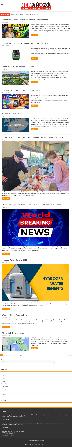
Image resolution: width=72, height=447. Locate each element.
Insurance (5, 386)
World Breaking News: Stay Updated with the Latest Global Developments (32, 205)
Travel (4, 400)
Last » (21, 355)
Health (4, 384)
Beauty (4, 375)
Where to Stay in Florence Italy (14, 315)
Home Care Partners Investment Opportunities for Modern (26, 20)
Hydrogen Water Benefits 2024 (14, 260)
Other (4, 394)
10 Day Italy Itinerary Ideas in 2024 (16, 333)
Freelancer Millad (39, 440)
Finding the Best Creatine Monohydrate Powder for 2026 (24, 14)
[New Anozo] (36, 5)
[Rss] (36, 443)
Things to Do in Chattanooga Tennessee (18, 67)
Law (4, 392)
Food (4, 378)
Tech (4, 397)
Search (3, 360)
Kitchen (4, 389)
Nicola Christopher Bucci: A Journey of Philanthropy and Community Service (32, 137)
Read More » (34, 35)
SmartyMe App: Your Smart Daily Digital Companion (23, 90)
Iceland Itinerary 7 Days (11, 114)
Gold (4, 381)
